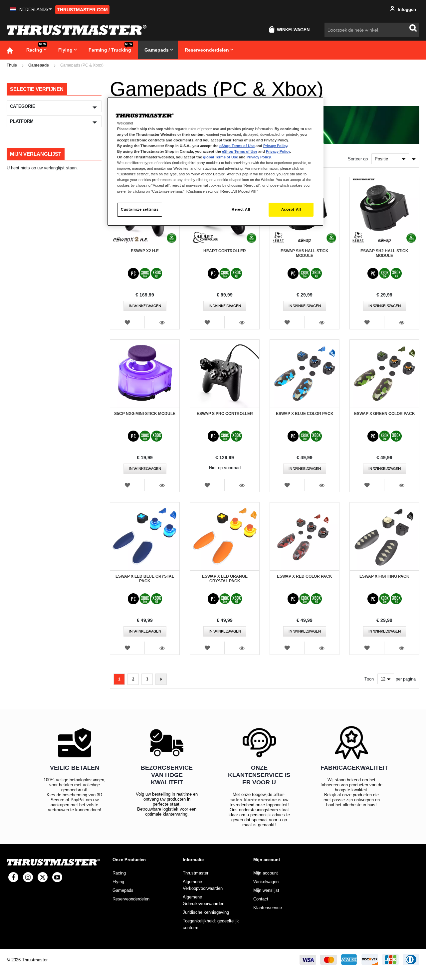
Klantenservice (267, 907)
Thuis (12, 65)
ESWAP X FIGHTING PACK (384, 576)
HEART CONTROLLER (224, 251)
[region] (215, 161)
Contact (260, 898)
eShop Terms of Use (237, 146)
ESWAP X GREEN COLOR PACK (384, 413)
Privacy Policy (275, 146)
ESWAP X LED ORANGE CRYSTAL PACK (225, 578)
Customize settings (139, 209)
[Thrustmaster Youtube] (57, 877)
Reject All (241, 209)
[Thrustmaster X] (43, 877)
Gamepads (38, 65)
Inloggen (406, 9)
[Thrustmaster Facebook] (13, 877)
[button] (31, 9)
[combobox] (371, 30)
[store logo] (76, 30)
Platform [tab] (22, 121)
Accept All (291, 209)
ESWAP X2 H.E (145, 251)
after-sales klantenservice (258, 797)
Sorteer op (358, 158)
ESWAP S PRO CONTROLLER (225, 413)
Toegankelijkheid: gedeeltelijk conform (211, 924)
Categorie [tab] (22, 106)
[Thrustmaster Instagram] (28, 877)
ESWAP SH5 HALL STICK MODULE (304, 253)
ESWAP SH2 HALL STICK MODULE (384, 253)
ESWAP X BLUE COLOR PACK (304, 413)
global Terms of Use (220, 157)
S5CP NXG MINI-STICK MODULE (144, 413)
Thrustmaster (195, 873)
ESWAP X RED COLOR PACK (304, 576)
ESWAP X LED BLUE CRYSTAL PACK (144, 578)
